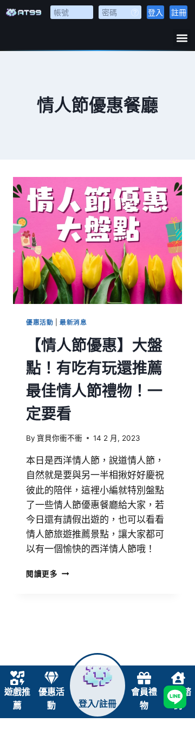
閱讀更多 (47, 573)
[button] (182, 38)
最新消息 (73, 322)
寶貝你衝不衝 (59, 438)
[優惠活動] (51, 678)
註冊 (178, 12)
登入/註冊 (97, 704)
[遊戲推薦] (17, 678)
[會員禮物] (144, 678)
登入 (155, 12)
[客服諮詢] (178, 678)
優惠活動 (39, 322)
